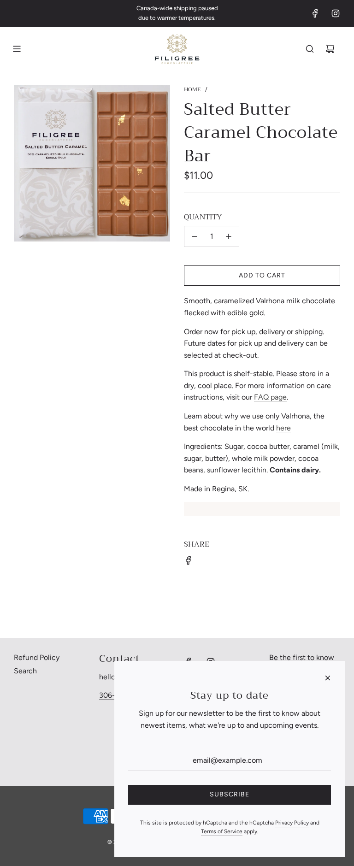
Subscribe (229, 794)
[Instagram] (335, 13)
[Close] (328, 678)
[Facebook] (315, 13)
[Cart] (330, 49)
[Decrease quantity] (194, 236)
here (283, 428)
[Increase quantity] (228, 236)
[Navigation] (16, 49)
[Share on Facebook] (188, 560)
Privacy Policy (292, 822)
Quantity (203, 218)
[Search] (310, 49)
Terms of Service (221, 831)
